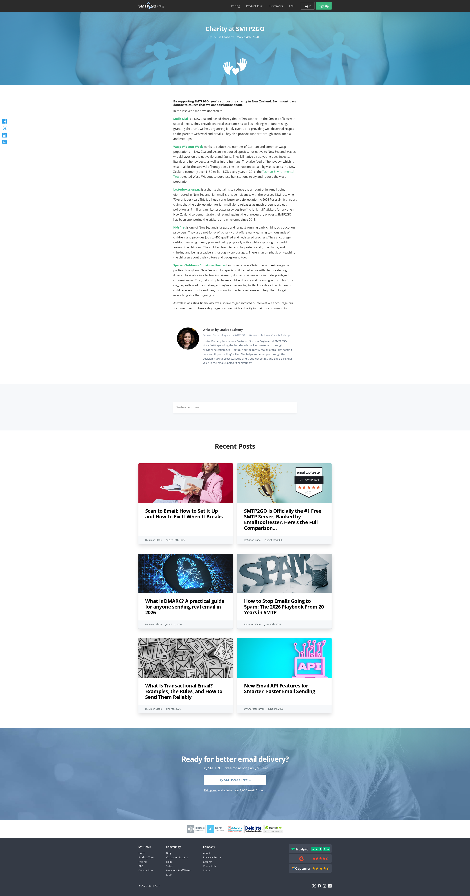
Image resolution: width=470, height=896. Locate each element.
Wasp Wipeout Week (188, 147)
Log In (308, 6)
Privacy (207, 857)
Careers (207, 862)
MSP (168, 875)
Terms (217, 857)
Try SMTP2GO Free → (235, 780)
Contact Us (209, 866)
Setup (169, 866)
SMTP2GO (147, 6)
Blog (161, 6)
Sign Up (324, 6)
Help (169, 862)
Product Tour (146, 857)
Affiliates (185, 870)
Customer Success (177, 857)
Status (207, 870)
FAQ (291, 6)
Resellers (171, 870)
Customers (276, 6)
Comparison (145, 870)
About (206, 853)
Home (141, 853)
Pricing (235, 6)
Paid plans (210, 790)
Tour (254, 6)
